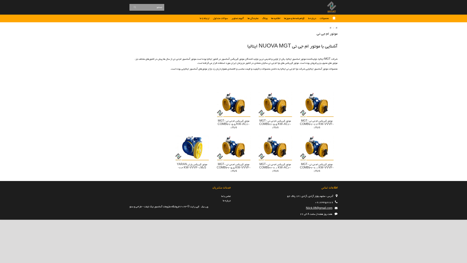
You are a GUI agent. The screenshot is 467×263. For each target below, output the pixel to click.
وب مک (204, 207)
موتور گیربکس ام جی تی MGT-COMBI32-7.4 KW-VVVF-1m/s (317, 124)
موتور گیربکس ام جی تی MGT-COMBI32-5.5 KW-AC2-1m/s (275, 124)
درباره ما (227, 201)
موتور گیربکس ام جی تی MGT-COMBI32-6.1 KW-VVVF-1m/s (317, 168)
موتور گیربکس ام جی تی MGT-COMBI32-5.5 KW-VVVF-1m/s (233, 168)
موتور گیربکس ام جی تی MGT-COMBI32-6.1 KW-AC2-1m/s (275, 168)
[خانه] (334, 18)
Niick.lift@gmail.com (319, 208)
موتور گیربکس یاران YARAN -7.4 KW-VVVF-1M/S (192, 166)
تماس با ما (226, 196)
